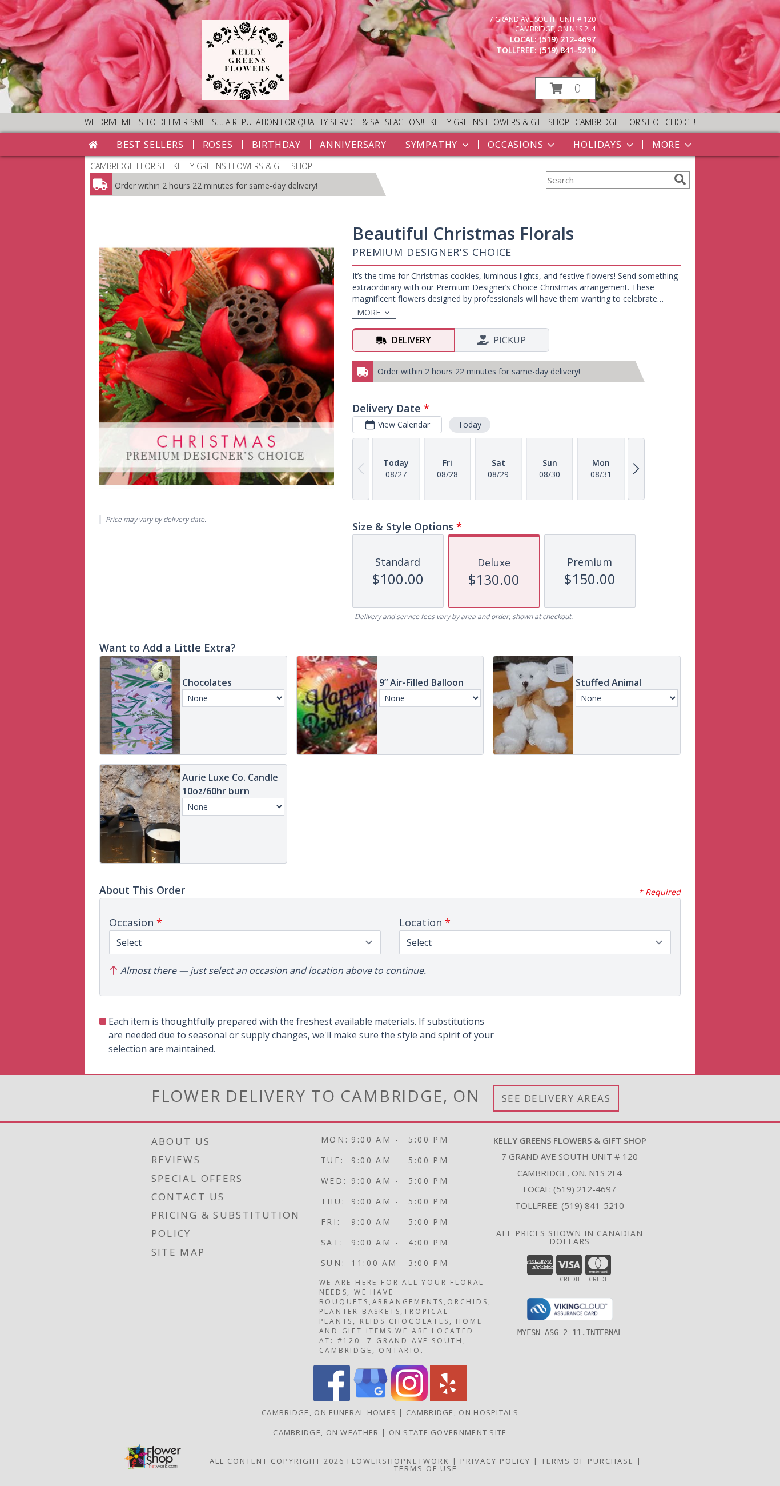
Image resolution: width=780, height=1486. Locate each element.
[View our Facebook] (331, 1398)
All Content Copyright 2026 (277, 1461)
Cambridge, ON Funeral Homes (329, 1412)
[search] (680, 179)
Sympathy (431, 144)
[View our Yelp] (448, 1398)
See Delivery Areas (556, 1098)
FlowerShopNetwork (398, 1461)
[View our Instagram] (409, 1398)
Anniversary (353, 144)
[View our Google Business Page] (370, 1398)
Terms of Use (425, 1468)
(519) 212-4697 (567, 39)
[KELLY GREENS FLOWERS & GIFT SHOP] (245, 96)
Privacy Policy (495, 1461)
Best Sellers (150, 144)
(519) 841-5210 (567, 50)
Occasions (515, 144)
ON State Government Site (448, 1432)
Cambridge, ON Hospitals (462, 1412)
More (666, 144)
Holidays (597, 144)
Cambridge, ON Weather (326, 1432)
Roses (218, 144)
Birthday (276, 144)
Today (469, 424)
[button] (565, 88)
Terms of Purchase (587, 1461)
